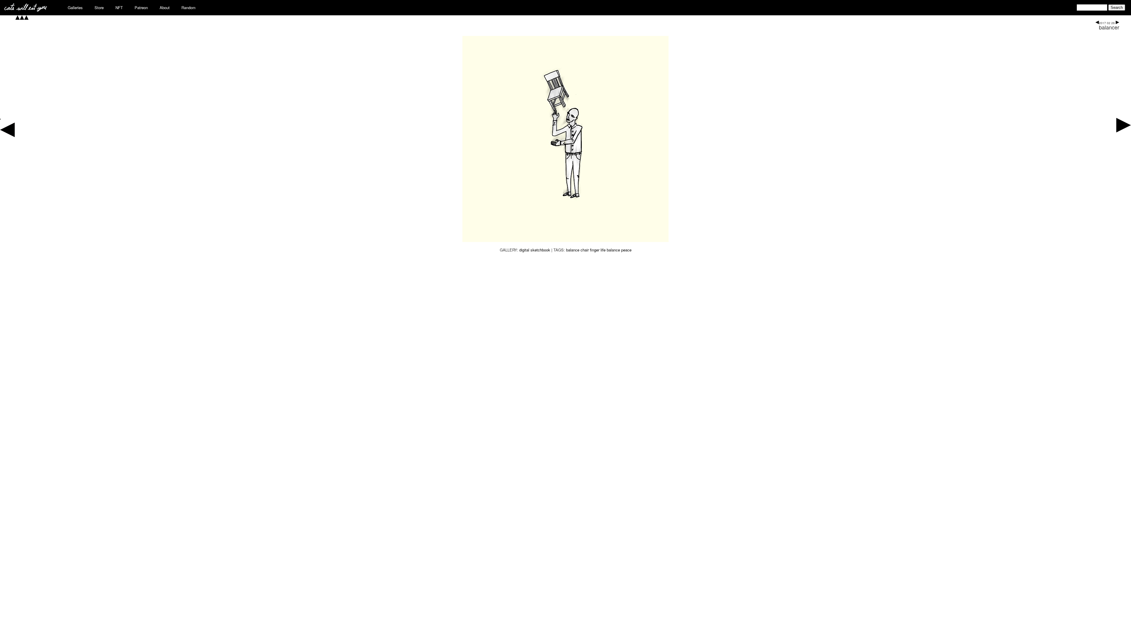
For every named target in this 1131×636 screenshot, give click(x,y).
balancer (1109, 27)
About (165, 7)
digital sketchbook (534, 250)
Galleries (75, 7)
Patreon (141, 7)
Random (188, 7)
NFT (119, 7)
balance (572, 250)
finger (594, 250)
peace (626, 250)
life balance (610, 250)
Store (99, 7)
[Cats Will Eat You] (25, 9)
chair (585, 250)
